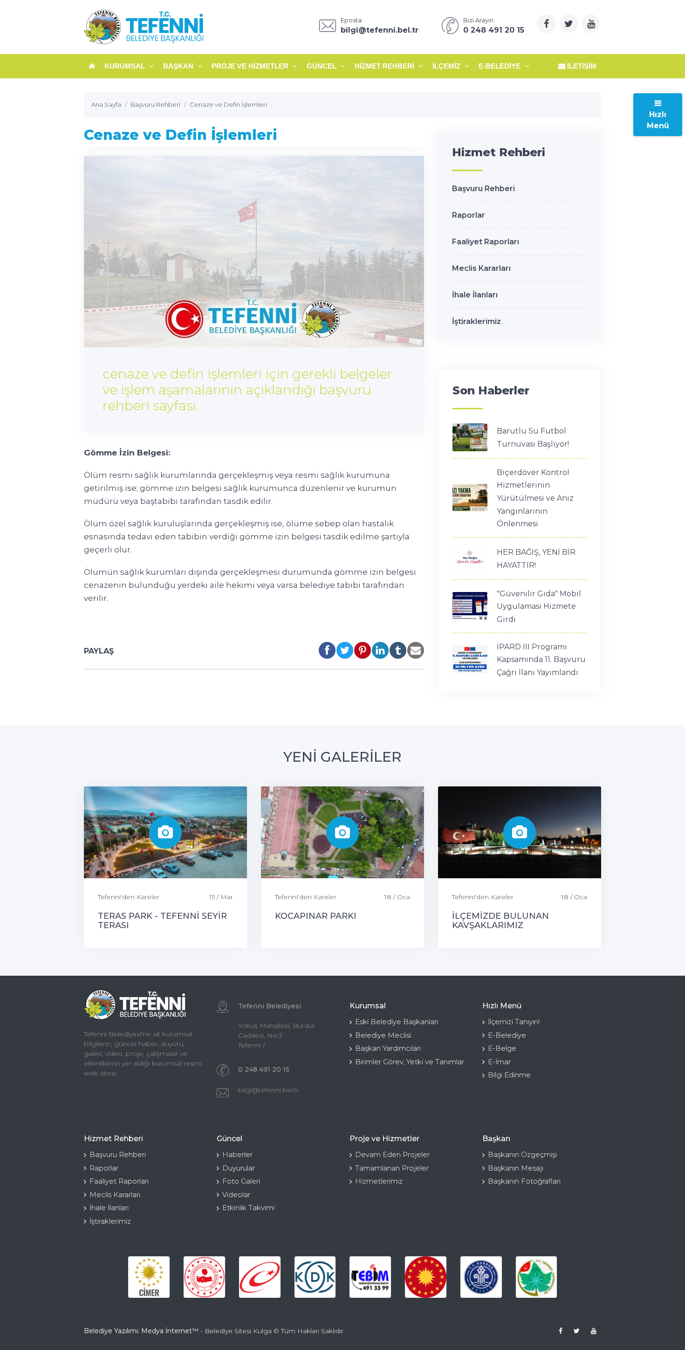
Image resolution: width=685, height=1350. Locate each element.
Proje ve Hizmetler (251, 66)
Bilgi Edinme (509, 1074)
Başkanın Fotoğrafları (524, 1181)
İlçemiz (447, 66)
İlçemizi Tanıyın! (514, 1021)
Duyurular (238, 1168)
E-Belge (502, 1048)
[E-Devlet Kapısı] (260, 1277)
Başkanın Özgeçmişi (522, 1154)
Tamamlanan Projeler (392, 1168)
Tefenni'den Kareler (128, 897)
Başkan (179, 66)
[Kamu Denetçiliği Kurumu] (315, 1277)
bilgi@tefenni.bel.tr (268, 1090)
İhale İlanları (475, 294)
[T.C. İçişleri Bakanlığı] (204, 1277)
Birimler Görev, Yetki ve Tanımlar (409, 1061)
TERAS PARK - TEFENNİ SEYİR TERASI (162, 920)
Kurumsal (125, 66)
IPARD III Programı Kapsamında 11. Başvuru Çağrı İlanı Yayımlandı (541, 659)
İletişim (580, 66)
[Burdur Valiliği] (481, 1277)
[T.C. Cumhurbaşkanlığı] (425, 1277)
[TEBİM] (370, 1277)
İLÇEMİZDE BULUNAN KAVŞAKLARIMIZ (500, 920)
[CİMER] (149, 1277)
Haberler (237, 1154)
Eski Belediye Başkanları (396, 1021)
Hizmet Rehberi (385, 66)
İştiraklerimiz (476, 321)
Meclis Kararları (481, 268)
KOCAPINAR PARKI (315, 916)
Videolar (236, 1194)
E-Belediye (500, 66)
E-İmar (499, 1061)
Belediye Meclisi (383, 1035)
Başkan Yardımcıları (388, 1048)
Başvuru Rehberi (483, 188)
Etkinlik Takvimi (248, 1207)
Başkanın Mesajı (515, 1168)
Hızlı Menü (658, 120)
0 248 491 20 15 (263, 1069)
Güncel (322, 66)
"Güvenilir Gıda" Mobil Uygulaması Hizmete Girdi (539, 606)
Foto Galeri (241, 1181)
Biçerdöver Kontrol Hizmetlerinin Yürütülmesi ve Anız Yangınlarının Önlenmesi (535, 498)
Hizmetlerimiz (379, 1181)
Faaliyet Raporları (485, 241)
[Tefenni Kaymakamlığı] (536, 1277)
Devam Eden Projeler (392, 1154)
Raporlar (468, 215)
